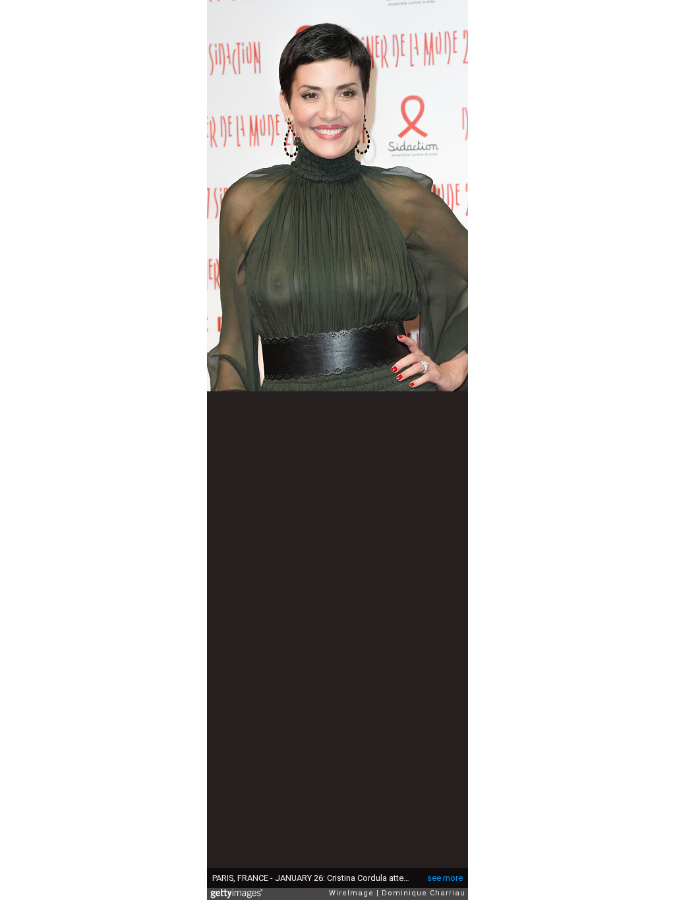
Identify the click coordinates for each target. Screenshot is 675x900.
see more (445, 878)
